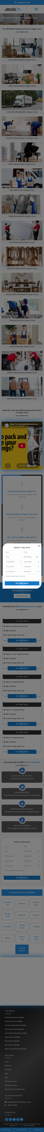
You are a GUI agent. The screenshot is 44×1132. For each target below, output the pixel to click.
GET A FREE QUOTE (22, 583)
